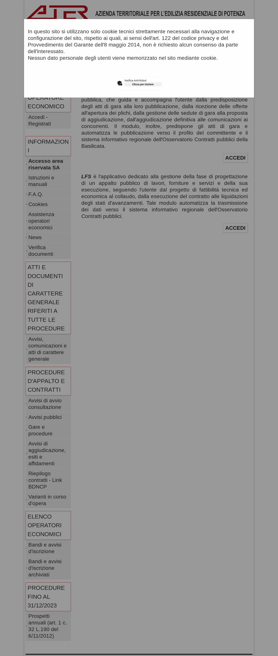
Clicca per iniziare (143, 84)
